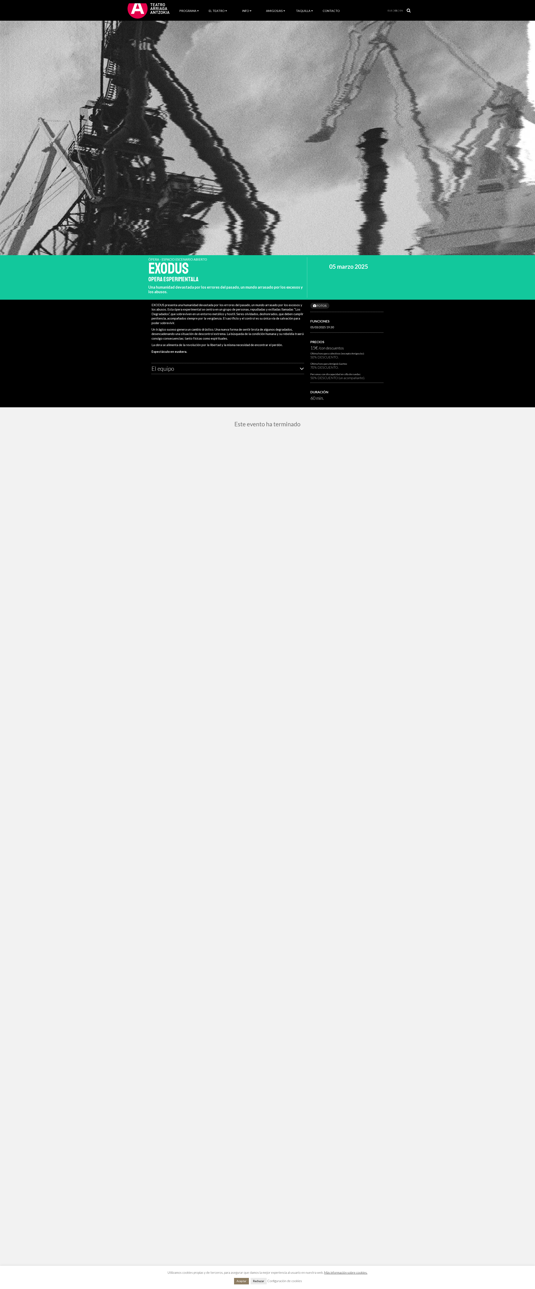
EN (401, 10)
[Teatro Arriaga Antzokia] (148, 10)
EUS (390, 10)
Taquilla (303, 11)
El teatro (217, 11)
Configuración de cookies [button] (284, 1281)
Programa (187, 11)
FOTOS (321, 305)
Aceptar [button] (241, 1281)
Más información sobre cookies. (345, 1272)
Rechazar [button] (258, 1281)
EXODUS (168, 268)
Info (245, 11)
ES (396, 10)
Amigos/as (274, 11)
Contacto (331, 11)
